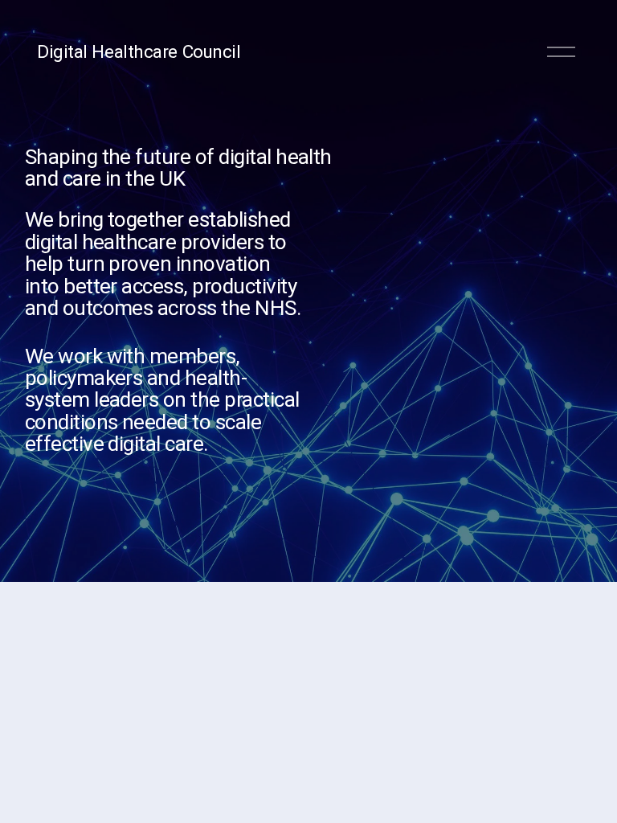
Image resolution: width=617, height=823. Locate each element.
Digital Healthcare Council (138, 51)
